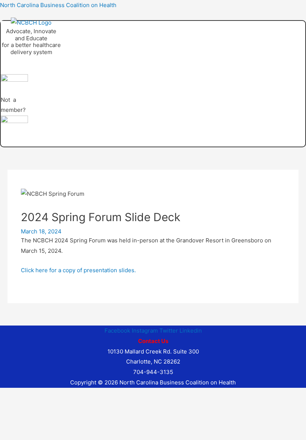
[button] (76, 60)
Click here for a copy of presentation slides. (79, 270)
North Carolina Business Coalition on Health (58, 5)
